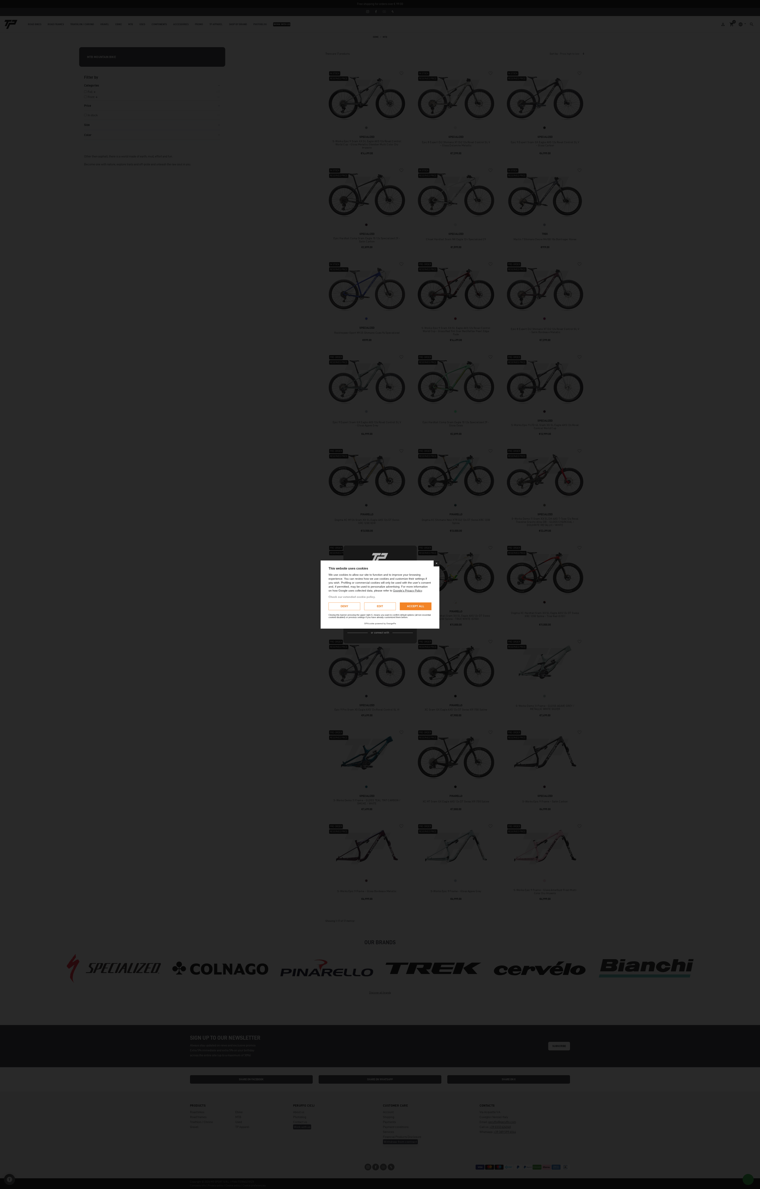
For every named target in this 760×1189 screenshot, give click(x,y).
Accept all (415, 606)
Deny (344, 606)
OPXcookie (369, 623)
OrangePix (391, 623)
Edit (380, 606)
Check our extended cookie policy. (352, 596)
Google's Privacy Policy (407, 590)
